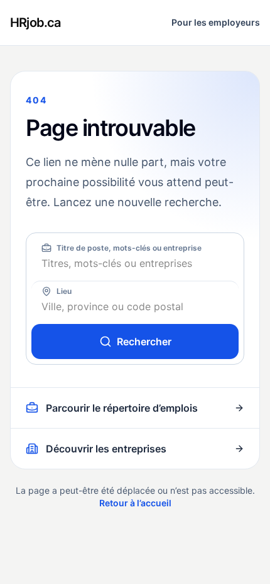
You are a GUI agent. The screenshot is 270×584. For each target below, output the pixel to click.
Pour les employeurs (215, 22)
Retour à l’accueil (135, 503)
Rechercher (144, 341)
